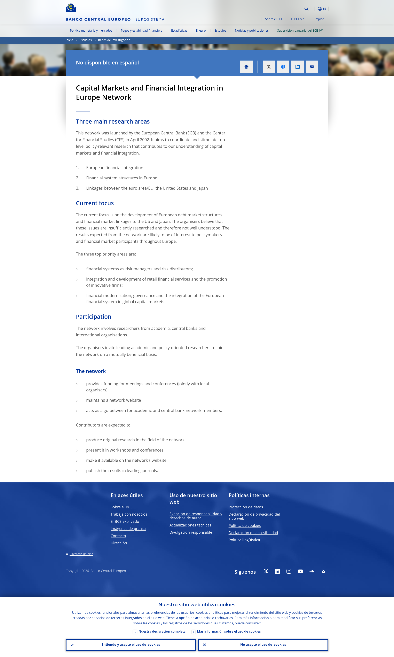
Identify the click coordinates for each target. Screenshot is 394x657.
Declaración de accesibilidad (253, 533)
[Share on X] (269, 67)
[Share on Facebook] (283, 67)
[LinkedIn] (277, 571)
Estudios (220, 30)
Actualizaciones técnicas (190, 525)
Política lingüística (244, 540)
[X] (266, 571)
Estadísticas (179, 30)
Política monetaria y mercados (91, 30)
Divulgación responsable (191, 532)
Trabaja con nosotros (129, 514)
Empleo (319, 19)
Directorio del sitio (81, 554)
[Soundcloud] (312, 571)
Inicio (69, 40)
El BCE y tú (298, 19)
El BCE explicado (125, 522)
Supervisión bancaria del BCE (297, 30)
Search (306, 8)
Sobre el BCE (274, 19)
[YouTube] (300, 571)
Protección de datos (246, 507)
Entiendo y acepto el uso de (131, 645)
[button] (314, 8)
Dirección (119, 543)
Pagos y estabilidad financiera (142, 30)
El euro (201, 30)
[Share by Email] (312, 67)
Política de (245, 526)
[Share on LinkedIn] (297, 67)
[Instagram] (289, 571)
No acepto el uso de (263, 645)
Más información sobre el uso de (229, 631)
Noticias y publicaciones (252, 30)
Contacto (118, 536)
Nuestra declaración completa (162, 631)
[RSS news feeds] (323, 571)
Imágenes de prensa (128, 529)
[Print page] (246, 67)
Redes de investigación (114, 40)
